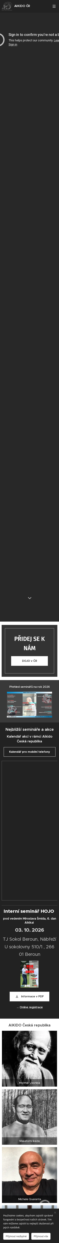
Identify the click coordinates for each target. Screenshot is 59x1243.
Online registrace (31, 1007)
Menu (54, 6)
